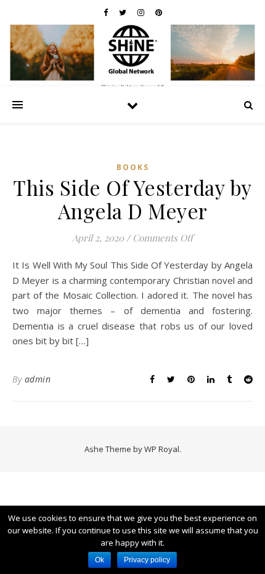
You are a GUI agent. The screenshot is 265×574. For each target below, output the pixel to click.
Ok (99, 560)
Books (132, 167)
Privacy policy (147, 560)
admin (38, 379)
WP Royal (161, 449)
